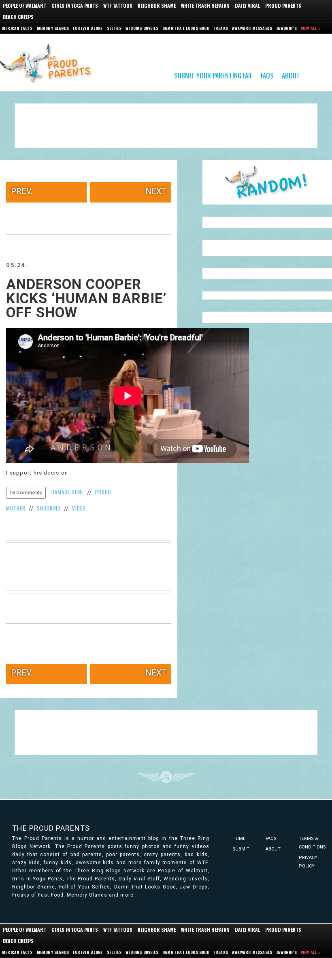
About (291, 75)
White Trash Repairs (205, 5)
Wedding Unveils (142, 28)
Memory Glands (53, 28)
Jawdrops (286, 28)
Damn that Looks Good (185, 28)
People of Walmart (24, 5)
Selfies (114, 28)
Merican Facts (17, 28)
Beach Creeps (18, 16)
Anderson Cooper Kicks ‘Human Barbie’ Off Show (86, 298)
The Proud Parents (51, 828)
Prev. (21, 191)
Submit (240, 849)
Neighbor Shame (157, 5)
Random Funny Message (267, 182)
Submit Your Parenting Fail (213, 75)
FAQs (267, 75)
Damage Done (67, 492)
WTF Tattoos (117, 5)
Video (79, 508)
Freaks (220, 28)
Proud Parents (283, 5)
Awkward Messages (252, 28)
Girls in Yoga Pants (74, 5)
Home (238, 838)
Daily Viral (247, 5)
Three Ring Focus (166, 777)
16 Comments (26, 493)
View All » (311, 28)
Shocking (49, 508)
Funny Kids (48, 62)
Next (155, 191)
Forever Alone (88, 28)
